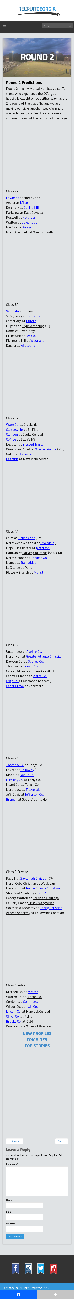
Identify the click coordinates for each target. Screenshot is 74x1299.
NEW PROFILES (37, 1033)
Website (10, 1223)
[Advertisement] (35, 151)
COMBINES (37, 1039)
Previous (16, 1141)
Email (9, 1211)
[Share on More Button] (55, 1294)
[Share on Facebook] (18, 1294)
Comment (12, 1164)
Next (60, 1141)
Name (9, 1200)
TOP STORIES (37, 1045)
